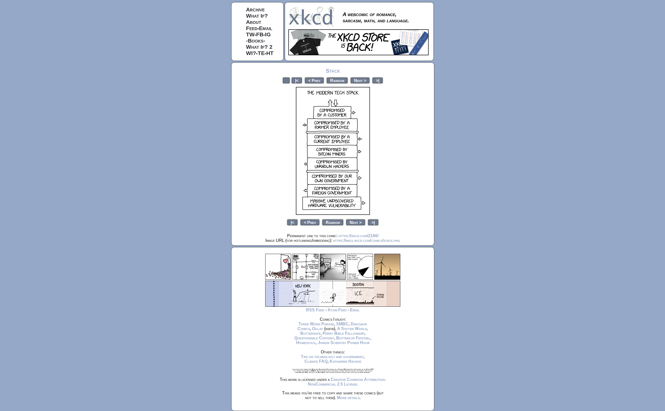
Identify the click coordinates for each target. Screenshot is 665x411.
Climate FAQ (316, 361)
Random (337, 80)
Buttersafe (310, 333)
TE (261, 53)
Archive (255, 9)
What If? (257, 16)
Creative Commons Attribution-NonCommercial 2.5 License (347, 381)
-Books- (255, 41)
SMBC (342, 324)
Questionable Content (314, 338)
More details (348, 397)
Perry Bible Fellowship (343, 333)
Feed (251, 28)
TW (250, 34)
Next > (360, 80)
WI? (251, 53)
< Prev (314, 80)
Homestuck (306, 342)
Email (265, 28)
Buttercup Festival (353, 338)
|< (296, 80)
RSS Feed (315, 310)
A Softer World (352, 328)
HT (270, 53)
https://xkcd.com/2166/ (358, 236)
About (253, 22)
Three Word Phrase (316, 324)
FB (259, 34)
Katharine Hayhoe (345, 361)
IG (268, 34)
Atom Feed (337, 310)
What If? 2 (259, 47)
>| (377, 80)
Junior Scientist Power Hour (344, 342)
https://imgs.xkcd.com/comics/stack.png (366, 240)
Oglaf (317, 328)
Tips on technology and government (332, 356)
